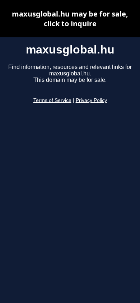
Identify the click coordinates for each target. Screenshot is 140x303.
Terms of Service (52, 100)
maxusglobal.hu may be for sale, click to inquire (70, 18)
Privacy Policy (91, 100)
